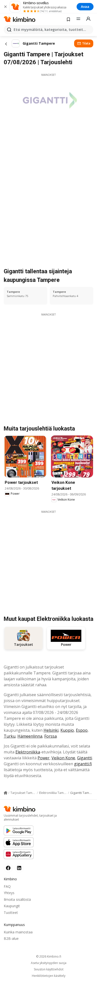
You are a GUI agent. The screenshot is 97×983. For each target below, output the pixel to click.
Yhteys (9, 892)
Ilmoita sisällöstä (17, 899)
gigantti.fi (83, 764)
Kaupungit (12, 906)
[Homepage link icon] (5, 793)
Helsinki (51, 730)
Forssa (50, 736)
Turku (9, 736)
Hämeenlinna (29, 736)
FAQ (7, 886)
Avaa (85, 6)
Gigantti (84, 758)
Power (43, 758)
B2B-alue (11, 938)
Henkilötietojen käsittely (48, 976)
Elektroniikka (27, 752)
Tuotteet (11, 912)
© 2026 (48, 956)
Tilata (86, 43)
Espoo (82, 730)
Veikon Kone (63, 758)
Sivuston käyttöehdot (48, 969)
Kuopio (67, 730)
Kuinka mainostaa (18, 932)
